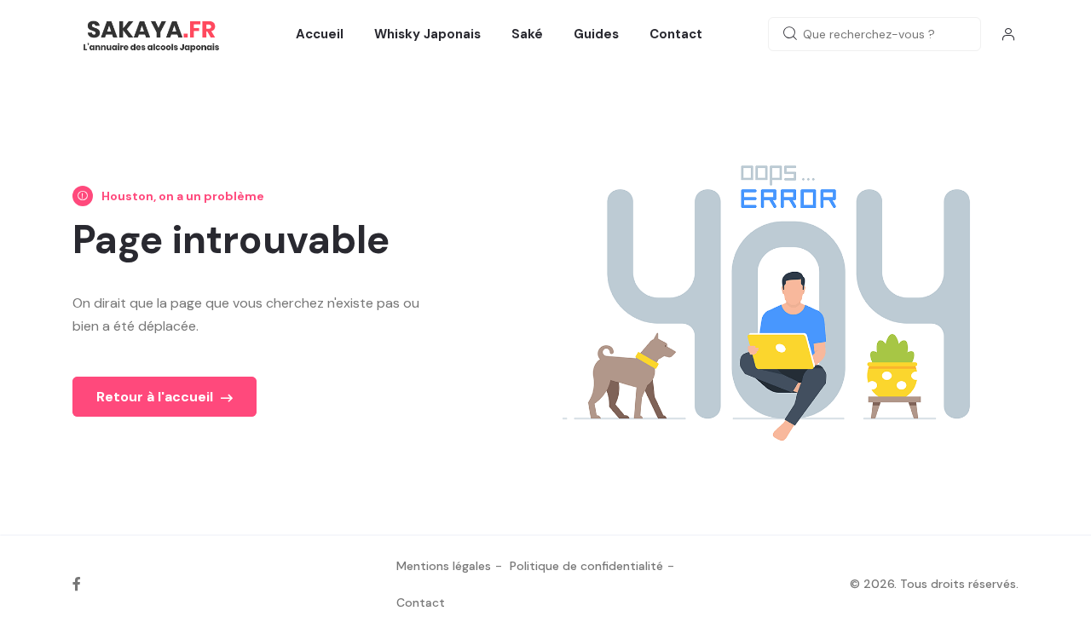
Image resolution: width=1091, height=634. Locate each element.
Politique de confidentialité (586, 565)
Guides (596, 34)
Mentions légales (443, 565)
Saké (527, 34)
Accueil (319, 34)
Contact (675, 34)
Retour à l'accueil (156, 397)
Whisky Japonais (427, 34)
